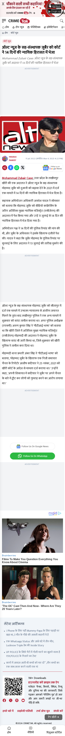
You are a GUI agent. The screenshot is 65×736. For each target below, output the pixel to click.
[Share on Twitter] (22, 167)
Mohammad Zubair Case (17, 178)
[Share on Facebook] (10, 167)
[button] (5, 27)
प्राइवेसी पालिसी (25, 711)
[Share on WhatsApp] (16, 167)
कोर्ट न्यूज (14, 33)
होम (6, 33)
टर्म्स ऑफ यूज (43, 711)
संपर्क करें (58, 711)
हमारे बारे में (8, 711)
